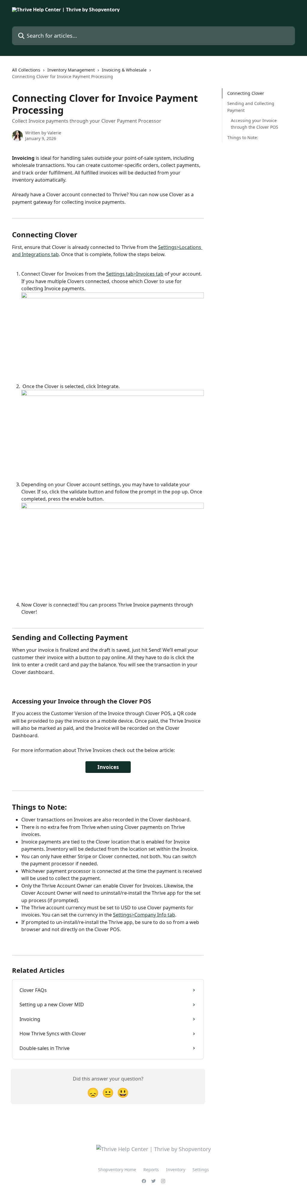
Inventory (175, 1169)
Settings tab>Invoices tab (134, 274)
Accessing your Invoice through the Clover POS (254, 124)
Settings (200, 1169)
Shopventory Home (117, 1169)
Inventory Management (71, 70)
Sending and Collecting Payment (250, 107)
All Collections (26, 70)
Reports (151, 1169)
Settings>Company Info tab (144, 914)
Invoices (108, 767)
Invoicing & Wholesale (124, 70)
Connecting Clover (245, 93)
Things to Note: (242, 137)
